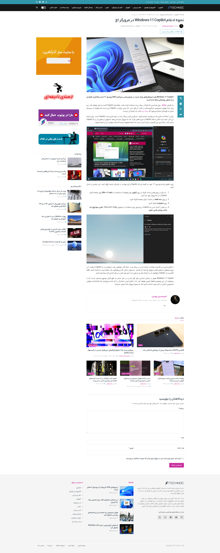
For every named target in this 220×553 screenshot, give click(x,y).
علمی (107, 8)
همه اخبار (172, 2)
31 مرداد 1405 (167, 353)
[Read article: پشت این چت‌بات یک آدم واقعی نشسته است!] (74, 175)
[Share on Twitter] (180, 109)
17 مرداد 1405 (61, 177)
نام (182, 437)
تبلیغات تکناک (164, 2)
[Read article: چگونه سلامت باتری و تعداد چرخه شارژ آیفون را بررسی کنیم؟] (169, 368)
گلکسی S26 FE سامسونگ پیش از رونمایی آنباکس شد (163, 350)
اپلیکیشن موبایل (92, 345)
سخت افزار (91, 373)
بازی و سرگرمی (76, 8)
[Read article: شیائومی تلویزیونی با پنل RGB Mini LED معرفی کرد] (126, 529)
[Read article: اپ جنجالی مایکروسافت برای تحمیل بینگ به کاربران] (126, 504)
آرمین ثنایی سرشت (124, 356)
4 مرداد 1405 (61, 164)
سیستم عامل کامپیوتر (166, 15)
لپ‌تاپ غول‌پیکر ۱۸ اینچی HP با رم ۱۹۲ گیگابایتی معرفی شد (52, 205)
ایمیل (130, 448)
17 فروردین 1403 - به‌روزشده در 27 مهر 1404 (54, 245)
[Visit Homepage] (176, 7)
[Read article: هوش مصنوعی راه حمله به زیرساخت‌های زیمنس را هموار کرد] (126, 516)
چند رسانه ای (64, 8)
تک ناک (182, 15)
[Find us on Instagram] (165, 517)
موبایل (140, 345)
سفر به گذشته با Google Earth (54, 242)
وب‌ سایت (180, 448)
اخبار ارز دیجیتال (117, 8)
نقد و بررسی (137, 8)
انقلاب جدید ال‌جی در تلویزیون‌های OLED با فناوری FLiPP (53, 230)
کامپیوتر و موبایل (149, 8)
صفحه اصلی (180, 2)
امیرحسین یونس (167, 26)
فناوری (160, 8)
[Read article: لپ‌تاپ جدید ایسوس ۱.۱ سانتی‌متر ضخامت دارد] (74, 162)
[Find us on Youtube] (176, 517)
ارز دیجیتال (77, 503)
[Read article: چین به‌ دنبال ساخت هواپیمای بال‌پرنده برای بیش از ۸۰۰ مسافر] (74, 195)
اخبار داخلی (53, 8)
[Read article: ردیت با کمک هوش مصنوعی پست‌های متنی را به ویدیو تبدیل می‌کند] (135, 368)
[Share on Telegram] (180, 104)
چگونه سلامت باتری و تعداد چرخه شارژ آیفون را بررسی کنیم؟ (171, 379)
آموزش (127, 8)
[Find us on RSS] (160, 517)
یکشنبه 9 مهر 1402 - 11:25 (149, 26)
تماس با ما (150, 2)
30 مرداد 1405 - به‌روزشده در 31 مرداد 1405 (105, 356)
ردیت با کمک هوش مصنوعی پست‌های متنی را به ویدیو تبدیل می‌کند (137, 379)
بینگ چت (145, 111)
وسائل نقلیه (88, 8)
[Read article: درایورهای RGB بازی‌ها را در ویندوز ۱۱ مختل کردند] (126, 491)
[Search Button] (37, 7)
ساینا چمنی (177, 353)
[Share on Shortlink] (180, 98)
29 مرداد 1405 (61, 196)
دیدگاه (181, 408)
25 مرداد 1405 (100, 384)
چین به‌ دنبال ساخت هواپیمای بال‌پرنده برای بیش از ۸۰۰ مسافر (51, 192)
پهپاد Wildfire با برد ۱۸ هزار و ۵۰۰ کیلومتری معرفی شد (54, 217)
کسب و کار (99, 8)
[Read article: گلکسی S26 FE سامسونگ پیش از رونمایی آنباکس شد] (160, 335)
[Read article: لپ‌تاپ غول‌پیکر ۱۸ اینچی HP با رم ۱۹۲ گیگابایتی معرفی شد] (74, 208)
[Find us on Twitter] (182, 517)
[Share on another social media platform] (180, 115)
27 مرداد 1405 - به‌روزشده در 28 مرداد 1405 (138, 386)
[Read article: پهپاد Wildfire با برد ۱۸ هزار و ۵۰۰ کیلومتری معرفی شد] (74, 220)
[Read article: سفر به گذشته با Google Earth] (74, 246)
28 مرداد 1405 (167, 384)
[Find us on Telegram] (171, 517)
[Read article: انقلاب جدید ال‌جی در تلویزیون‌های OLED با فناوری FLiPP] (74, 233)
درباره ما (156, 2)
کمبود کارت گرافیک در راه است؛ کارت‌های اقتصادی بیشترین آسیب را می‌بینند (103, 379)
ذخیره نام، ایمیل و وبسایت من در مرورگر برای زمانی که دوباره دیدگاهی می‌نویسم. (154, 458)
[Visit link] (58, 56)
